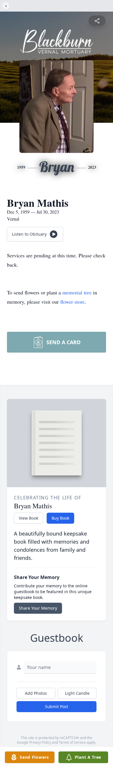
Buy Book (60, 518)
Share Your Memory (38, 608)
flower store (72, 301)
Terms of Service (72, 742)
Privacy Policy (40, 742)
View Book (28, 518)
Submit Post (56, 706)
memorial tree (77, 292)
